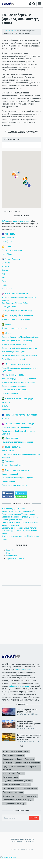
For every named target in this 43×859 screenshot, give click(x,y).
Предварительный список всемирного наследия (19, 768)
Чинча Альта (7, 289)
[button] (31, 187)
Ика (3, 274)
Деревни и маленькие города (19, 398)
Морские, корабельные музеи (19, 315)
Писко (4, 281)
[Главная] (8, 3)
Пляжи (8, 246)
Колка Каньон (8, 451)
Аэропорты (10, 234)
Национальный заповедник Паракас (17, 442)
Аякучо (5, 270)
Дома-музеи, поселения (16, 293)
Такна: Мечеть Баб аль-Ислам (14, 390)
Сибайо (5, 406)
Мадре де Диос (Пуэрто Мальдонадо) (18, 511)
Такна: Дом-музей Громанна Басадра (17, 310)
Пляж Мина (7, 254)
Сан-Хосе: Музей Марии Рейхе (15, 303)
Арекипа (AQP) (8, 238)
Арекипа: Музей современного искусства (19, 348)
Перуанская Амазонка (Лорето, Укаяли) (18, 514)
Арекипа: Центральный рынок (15, 328)
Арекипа (5, 266)
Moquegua (6, 263)
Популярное (11, 556)
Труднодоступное (13, 447)
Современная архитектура (14, 803)
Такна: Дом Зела (9, 307)
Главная (7, 30)
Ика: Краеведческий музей (13, 352)
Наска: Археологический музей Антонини (19, 355)
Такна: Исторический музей (13, 359)
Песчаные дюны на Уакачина (14, 485)
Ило (3, 277)
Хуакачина (6, 410)
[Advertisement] (21, 610)
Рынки (8, 324)
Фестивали (7, 763)
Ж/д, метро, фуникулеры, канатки (17, 781)
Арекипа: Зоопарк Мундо (12, 465)
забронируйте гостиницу (19, 686)
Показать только (12, 139)
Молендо (6, 402)
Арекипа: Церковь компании (14, 386)
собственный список (24, 669)
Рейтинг (9, 553)
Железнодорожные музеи (17, 364)
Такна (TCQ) (7, 241)
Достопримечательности (17, 470)
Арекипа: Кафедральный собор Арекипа (19, 379)
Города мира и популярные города (21, 415)
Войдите (5, 221)
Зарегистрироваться (15, 558)
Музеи (8, 333)
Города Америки (12, 259)
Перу (14, 30)
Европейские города (12, 788)
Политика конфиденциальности (22, 839)
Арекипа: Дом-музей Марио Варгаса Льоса (20, 337)
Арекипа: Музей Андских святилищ (17, 341)
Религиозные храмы (14, 375)
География (10, 550)
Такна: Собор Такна (10, 393)
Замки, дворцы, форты (12, 759)
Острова (20, 773)
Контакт (31, 841)
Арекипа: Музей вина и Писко (14, 344)
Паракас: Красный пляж (12, 250)
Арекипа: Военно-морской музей (16, 319)
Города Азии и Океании (13, 792)
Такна (4, 285)
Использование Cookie (18, 841)
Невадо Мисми (8, 481)
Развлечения (31, 796)
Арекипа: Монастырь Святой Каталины (18, 382)
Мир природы (11, 438)
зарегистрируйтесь (21, 221)
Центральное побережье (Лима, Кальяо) (19, 528)
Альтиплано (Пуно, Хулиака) (13, 508)
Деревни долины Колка (12, 474)
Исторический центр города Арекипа (17, 427)
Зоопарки (9, 461)
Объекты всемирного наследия (20, 423)
